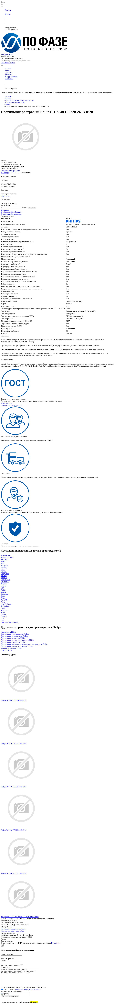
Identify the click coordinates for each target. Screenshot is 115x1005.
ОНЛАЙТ (5, 582)
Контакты (9, 79)
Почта (3, 961)
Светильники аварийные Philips (13, 642)
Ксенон (4, 578)
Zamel (3, 561)
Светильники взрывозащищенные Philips (16, 646)
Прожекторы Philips (8, 632)
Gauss (3, 602)
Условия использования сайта (12, 931)
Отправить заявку (8, 63)
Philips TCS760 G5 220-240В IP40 (13, 830)
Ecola (3, 596)
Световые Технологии (9, 622)
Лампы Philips (6, 650)
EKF (2, 620)
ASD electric (5, 555)
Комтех (4, 576)
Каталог (8, 68)
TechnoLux (5, 606)
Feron (3, 598)
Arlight (3, 590)
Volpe (3, 612)
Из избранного (16, 212)
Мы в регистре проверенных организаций (11, 404)
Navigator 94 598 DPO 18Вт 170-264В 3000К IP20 (20, 917)
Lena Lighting (6, 604)
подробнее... (5, 196)
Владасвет (5, 574)
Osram (3, 614)
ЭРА (2, 588)
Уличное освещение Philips (11, 648)
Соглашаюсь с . (22, 989)
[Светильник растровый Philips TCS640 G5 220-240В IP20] (21, 698)
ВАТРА (4, 572)
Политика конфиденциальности (13, 929)
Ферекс (4, 584)
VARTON (4, 610)
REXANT (4, 559)
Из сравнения (16, 214)
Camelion (4, 594)
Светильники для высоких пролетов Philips (17, 640)
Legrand (4, 616)
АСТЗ (3, 570)
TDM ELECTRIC (7, 557)
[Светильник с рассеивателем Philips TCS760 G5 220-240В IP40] (21, 828)
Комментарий (6, 967)
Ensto (3, 563)
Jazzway (4, 568)
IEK (2, 618)
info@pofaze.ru (6, 54)
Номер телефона (7, 954)
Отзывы (8, 75)
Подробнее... (56, 943)
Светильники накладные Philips (13, 638)
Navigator (4, 566)
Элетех (3, 586)
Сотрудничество (11, 77)
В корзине (5, 210)
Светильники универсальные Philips (15, 634)
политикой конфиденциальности (27, 989)
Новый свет (5, 580)
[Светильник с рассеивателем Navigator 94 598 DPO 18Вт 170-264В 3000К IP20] (21, 915)
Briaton (3, 592)
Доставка (8, 72)
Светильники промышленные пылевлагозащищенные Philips (24, 644)
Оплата (8, 70)
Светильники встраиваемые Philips (14, 636)
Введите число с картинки (11, 991)
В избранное (6, 212)
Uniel (3, 608)
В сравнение (6, 214)
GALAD (4, 600)
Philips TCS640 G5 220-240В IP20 (13, 700)
